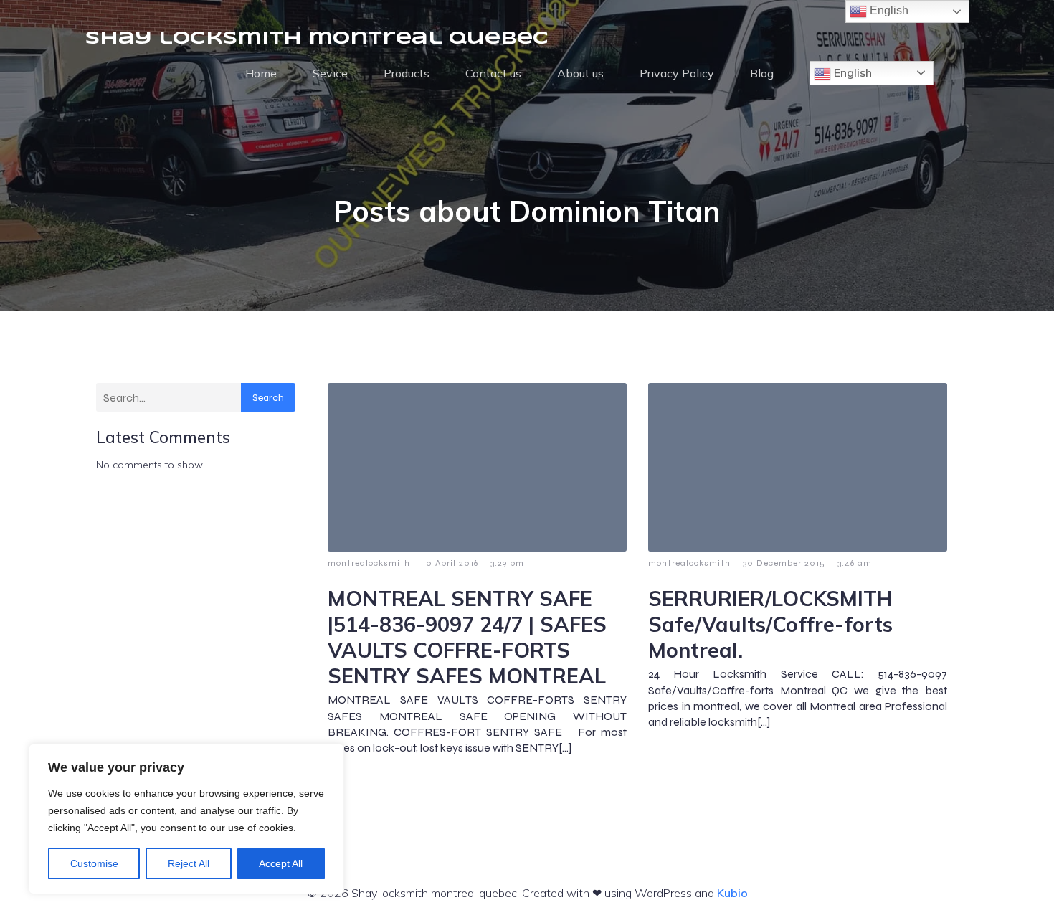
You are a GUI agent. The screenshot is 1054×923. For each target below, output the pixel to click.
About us (580, 73)
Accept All (281, 863)
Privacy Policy (677, 73)
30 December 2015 (784, 563)
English (851, 72)
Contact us (493, 73)
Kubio (732, 893)
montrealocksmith (369, 563)
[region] (186, 819)
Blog (762, 73)
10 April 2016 (450, 563)
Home (261, 73)
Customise (94, 863)
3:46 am (854, 563)
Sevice (330, 73)
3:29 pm (507, 563)
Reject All (188, 863)
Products (406, 73)
